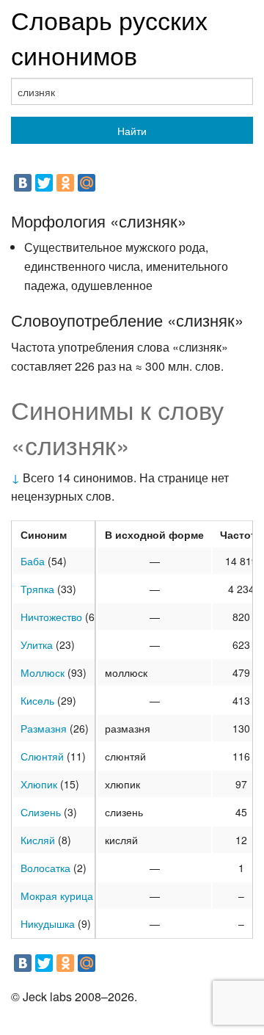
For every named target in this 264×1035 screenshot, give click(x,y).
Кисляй (38, 839)
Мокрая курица (57, 895)
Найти (132, 130)
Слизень (41, 812)
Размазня (44, 728)
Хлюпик (39, 784)
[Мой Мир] (86, 183)
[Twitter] (44, 183)
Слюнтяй (42, 756)
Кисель (37, 700)
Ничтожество (51, 616)
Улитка (37, 644)
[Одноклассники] (65, 183)
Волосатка (45, 867)
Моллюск (43, 672)
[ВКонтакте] (23, 183)
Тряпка (37, 588)
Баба (33, 560)
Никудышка (48, 923)
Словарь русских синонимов (109, 37)
